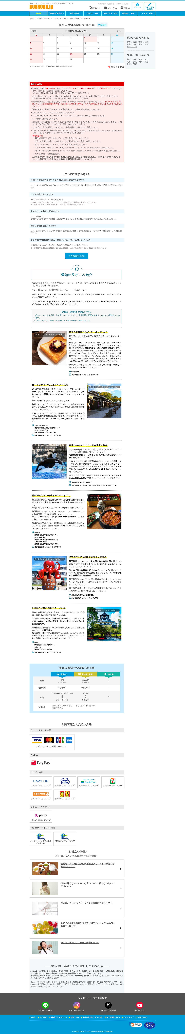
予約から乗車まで (57, 13)
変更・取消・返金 (110, 13)
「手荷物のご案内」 (65, 93)
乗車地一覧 (74, 13)
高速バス (96, 8)
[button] (135, 1025)
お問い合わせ (142, 1017)
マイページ (137, 7)
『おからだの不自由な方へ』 (102, 231)
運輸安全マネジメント (59, 1017)
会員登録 (150, 8)
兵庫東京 (132, 64)
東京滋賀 (143, 42)
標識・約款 (75, 1017)
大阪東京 (143, 62)
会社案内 (43, 1017)
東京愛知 (132, 42)
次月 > (119, 31)
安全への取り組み (123, 4)
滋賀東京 (143, 60)
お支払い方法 (92, 13)
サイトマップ (129, 1017)
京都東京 (132, 62)
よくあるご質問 (146, 13)
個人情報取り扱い (113, 1017)
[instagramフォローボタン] (76, 1005)
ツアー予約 (112, 8)
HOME (38, 13)
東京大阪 (143, 44)
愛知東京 (132, 60)
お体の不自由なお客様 (106, 4)
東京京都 (132, 44)
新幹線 (127, 8)
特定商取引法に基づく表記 (93, 1017)
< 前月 (34, 31)
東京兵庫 (132, 47)
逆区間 (103, 25)
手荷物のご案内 (128, 13)
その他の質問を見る (77, 256)
